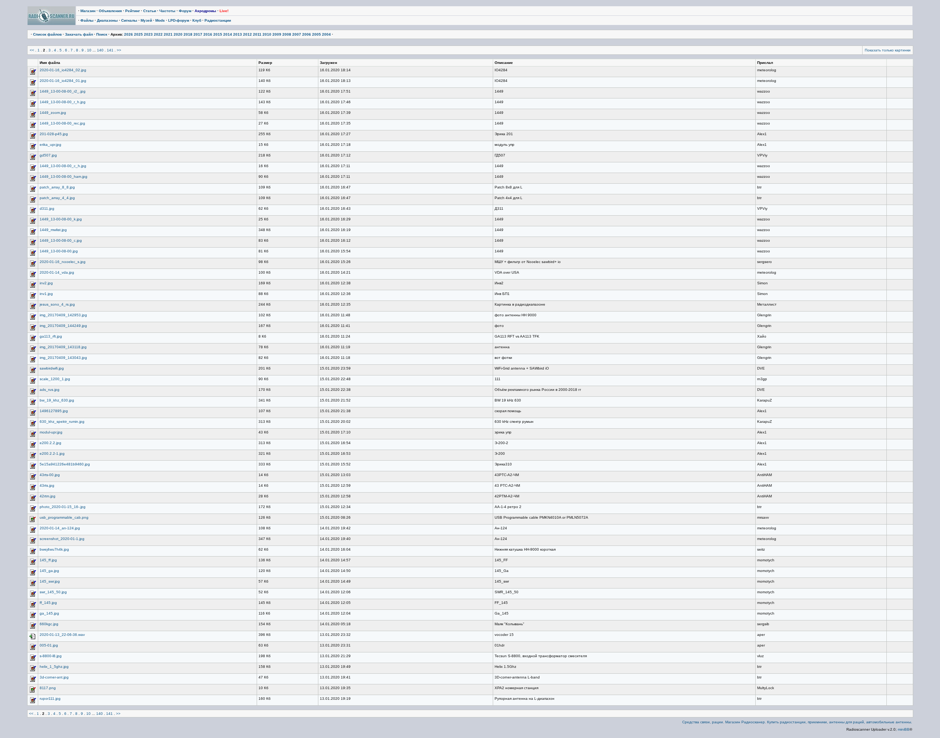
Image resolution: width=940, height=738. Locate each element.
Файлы (87, 20)
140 (100, 50)
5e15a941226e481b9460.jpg (65, 464)
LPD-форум (178, 20)
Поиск (101, 34)
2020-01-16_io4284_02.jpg (63, 70)
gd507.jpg (48, 155)
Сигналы (129, 20)
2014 (227, 34)
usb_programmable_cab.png (64, 517)
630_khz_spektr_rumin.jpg (62, 422)
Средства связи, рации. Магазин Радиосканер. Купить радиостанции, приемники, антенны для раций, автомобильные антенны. (797, 722)
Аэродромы (205, 11)
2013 (237, 34)
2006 (306, 34)
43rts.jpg (47, 485)
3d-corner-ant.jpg (54, 677)
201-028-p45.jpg (54, 134)
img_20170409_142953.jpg (63, 315)
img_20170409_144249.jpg (63, 326)
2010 (267, 34)
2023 (148, 34)
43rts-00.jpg (50, 475)
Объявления (110, 11)
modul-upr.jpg (51, 432)
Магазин (87, 11)
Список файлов (47, 34)
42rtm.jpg (47, 496)
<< (32, 50)
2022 (158, 34)
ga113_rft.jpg (51, 336)
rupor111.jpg (50, 698)
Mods (160, 20)
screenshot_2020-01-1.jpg (62, 539)
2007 (296, 34)
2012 (247, 34)
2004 (326, 34)
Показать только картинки (888, 50)
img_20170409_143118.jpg (63, 347)
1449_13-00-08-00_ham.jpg (63, 176)
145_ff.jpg (48, 560)
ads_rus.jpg (49, 390)
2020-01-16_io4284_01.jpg (63, 81)
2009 (276, 34)
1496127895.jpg (54, 411)
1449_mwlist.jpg (53, 230)
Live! (224, 11)
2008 (286, 34)
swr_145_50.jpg (53, 592)
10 (89, 50)
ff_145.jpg (48, 603)
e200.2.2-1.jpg (52, 453)
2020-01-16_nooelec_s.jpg (63, 262)
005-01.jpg (49, 645)
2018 (188, 34)
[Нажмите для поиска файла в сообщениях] (32, 74)
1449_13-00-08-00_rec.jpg (62, 123)
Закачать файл (79, 34)
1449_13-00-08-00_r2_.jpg (63, 91)
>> (119, 50)
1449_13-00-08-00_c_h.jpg (63, 166)
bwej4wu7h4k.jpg (54, 549)
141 (110, 50)
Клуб (196, 20)
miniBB (904, 729)
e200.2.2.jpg (50, 443)
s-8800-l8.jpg (51, 656)
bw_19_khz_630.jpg (57, 400)
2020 (178, 34)
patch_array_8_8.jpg (57, 187)
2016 (207, 34)
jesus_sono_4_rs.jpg (57, 304)
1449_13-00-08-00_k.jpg (61, 219)
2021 (168, 34)
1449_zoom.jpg (53, 113)
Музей (146, 20)
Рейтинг (132, 11)
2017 (198, 34)
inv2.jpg (46, 283)
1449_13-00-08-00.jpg (59, 251)
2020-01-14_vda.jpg (57, 272)
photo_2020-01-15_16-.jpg (63, 507)
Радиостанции (218, 20)
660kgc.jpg (49, 624)
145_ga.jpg (49, 571)
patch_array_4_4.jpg (57, 198)
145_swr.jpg (50, 581)
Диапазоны (107, 20)
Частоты (167, 11)
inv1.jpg (46, 294)
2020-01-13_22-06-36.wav (62, 635)
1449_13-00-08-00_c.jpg (61, 240)
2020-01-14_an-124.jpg (60, 528)
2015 (217, 34)
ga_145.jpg (49, 613)
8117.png (48, 688)
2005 (316, 34)
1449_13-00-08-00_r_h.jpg (63, 102)
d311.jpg (47, 208)
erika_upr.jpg (50, 145)
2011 (257, 34)
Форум (185, 11)
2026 (128, 34)
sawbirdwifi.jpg (52, 368)
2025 (138, 34)
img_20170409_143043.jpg (63, 358)
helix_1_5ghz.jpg (54, 667)
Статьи (149, 11)
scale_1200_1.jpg (55, 379)
